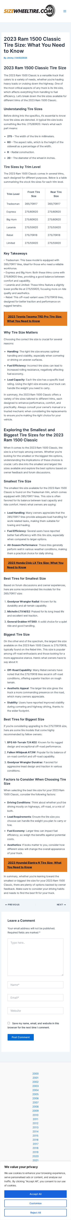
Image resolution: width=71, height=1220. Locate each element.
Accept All (35, 1194)
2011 (35, 1119)
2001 (35, 1077)
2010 (35, 1115)
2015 (35, 1135)
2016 (35, 1139)
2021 (35, 1160)
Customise (35, 1203)
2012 (35, 1123)
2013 (35, 1127)
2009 (35, 1110)
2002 (35, 1081)
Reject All (35, 1212)
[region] (35, 1190)
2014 (35, 1131)
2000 (35, 1073)
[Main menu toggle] (64, 11)
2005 (35, 1094)
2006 (35, 1098)
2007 (36, 1102)
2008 (35, 1106)
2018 (35, 1148)
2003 (35, 1086)
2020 (35, 1156)
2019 (35, 1152)
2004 (35, 1090)
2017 (35, 1143)
